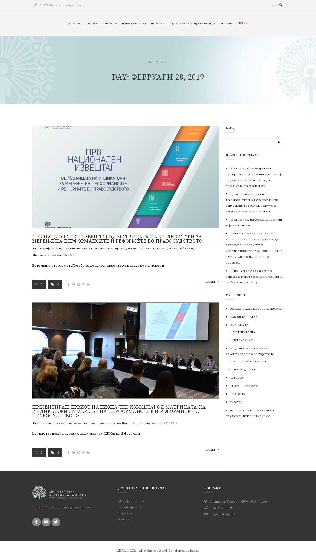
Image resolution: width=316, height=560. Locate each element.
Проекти (125, 513)
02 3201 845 (46, 5)
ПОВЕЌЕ (210, 282)
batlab (195, 551)
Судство (236, 402)
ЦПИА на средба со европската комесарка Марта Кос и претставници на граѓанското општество (254, 276)
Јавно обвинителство (250, 361)
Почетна (155, 62)
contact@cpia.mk (71, 5)
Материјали (45, 248)
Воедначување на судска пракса (255, 308)
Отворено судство (244, 386)
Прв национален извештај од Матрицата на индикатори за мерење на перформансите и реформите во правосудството (117, 239)
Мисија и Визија (131, 501)
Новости (147, 248)
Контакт (124, 519)
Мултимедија (244, 332)
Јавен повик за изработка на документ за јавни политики (254, 222)
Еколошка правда (244, 317)
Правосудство (166, 248)
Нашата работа (129, 507)
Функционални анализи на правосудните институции (250, 413)
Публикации (188, 248)
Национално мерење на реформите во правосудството (98, 248)
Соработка (238, 394)
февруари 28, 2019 (61, 255)
